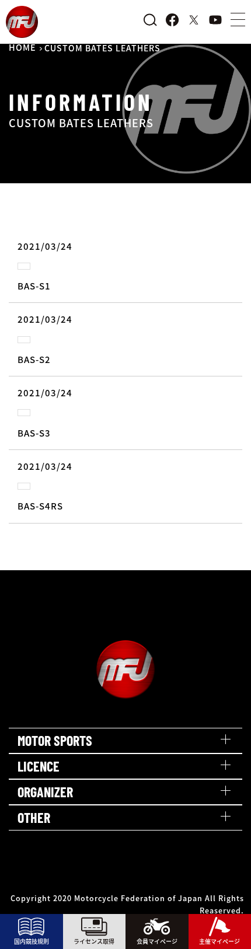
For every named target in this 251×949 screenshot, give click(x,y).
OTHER (34, 817)
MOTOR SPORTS (55, 740)
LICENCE (39, 766)
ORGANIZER (45, 791)
